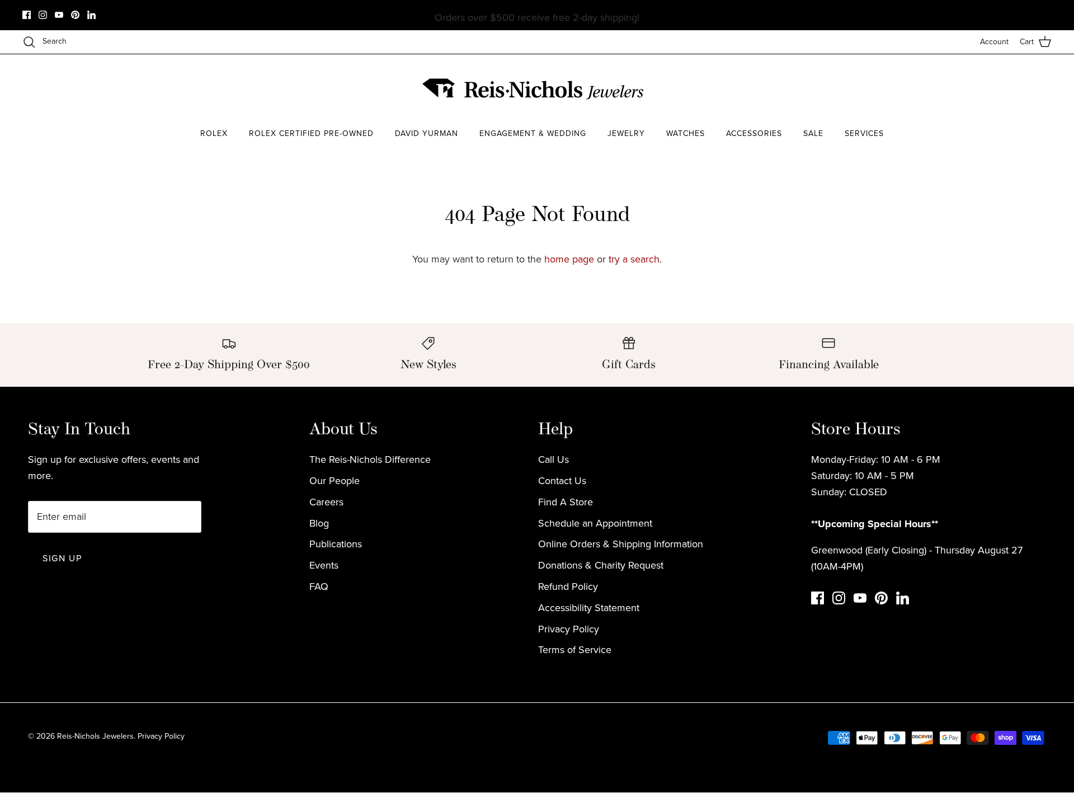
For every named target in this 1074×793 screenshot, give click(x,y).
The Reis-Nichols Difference (370, 459)
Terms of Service (574, 649)
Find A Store (565, 502)
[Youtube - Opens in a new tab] (59, 15)
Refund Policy (568, 586)
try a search (634, 259)
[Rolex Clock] (887, 89)
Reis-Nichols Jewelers (95, 736)
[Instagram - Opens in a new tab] (43, 15)
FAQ (318, 586)
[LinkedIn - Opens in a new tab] (91, 15)
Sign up (62, 558)
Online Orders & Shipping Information (620, 544)
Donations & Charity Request (600, 565)
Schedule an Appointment (595, 523)
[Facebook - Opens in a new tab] (26, 15)
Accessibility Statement (588, 607)
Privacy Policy (568, 629)
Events (323, 565)
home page (569, 259)
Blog (319, 523)
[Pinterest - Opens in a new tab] (75, 15)
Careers (326, 502)
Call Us (553, 459)
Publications (335, 544)
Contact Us (562, 480)
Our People (334, 480)
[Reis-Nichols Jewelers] (534, 89)
